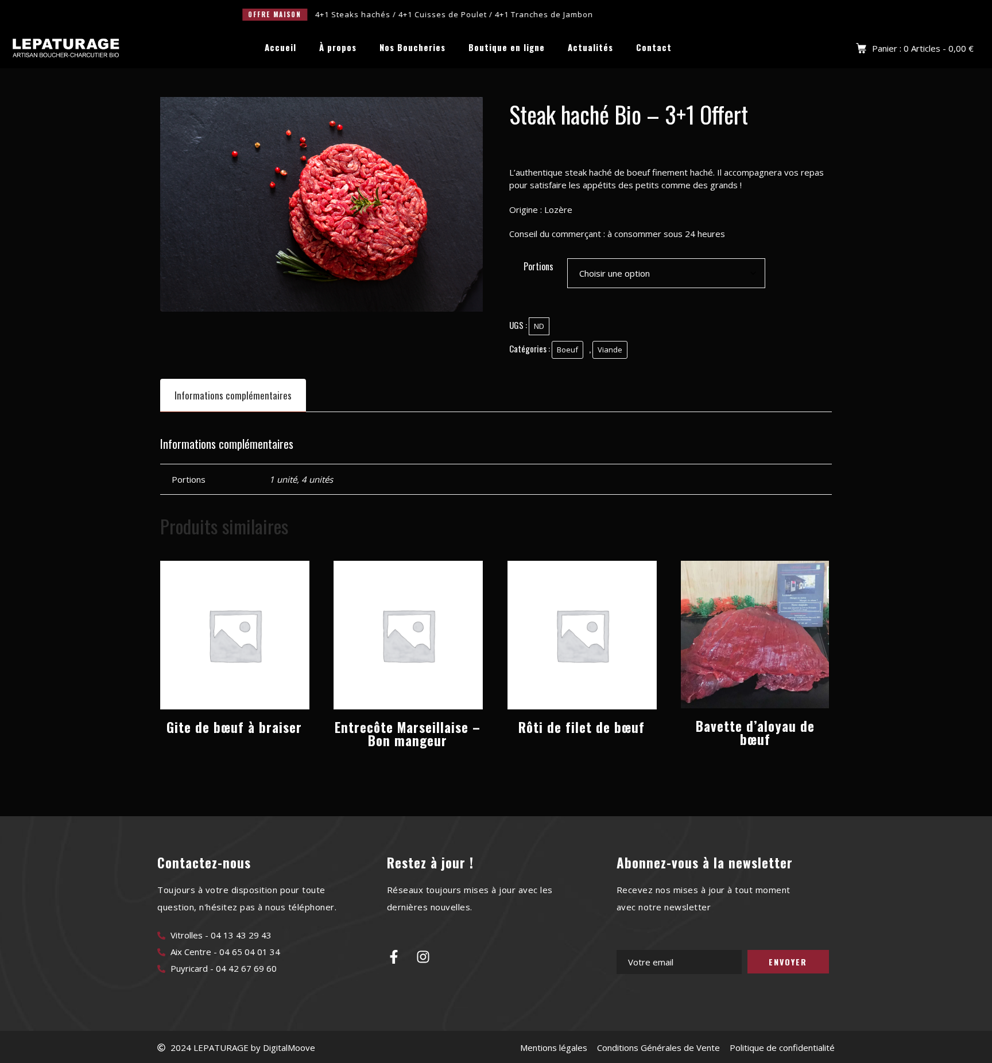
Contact (654, 47)
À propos (337, 47)
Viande (610, 349)
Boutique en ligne (506, 47)
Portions (538, 266)
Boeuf (567, 349)
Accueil (280, 47)
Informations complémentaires (233, 395)
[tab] (233, 395)
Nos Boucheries (412, 47)
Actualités (590, 47)
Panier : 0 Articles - (923, 48)
